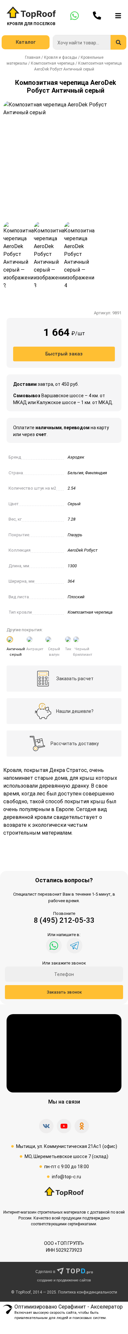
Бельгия (75, 472)
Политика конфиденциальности (87, 1292)
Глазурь (75, 534)
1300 (72, 565)
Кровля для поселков (31, 24)
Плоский (76, 596)
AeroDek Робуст (82, 550)
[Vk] (46, 1126)
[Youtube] (64, 1126)
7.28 (71, 519)
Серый (74, 503)
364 (71, 581)
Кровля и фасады (60, 57)
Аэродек (76, 457)
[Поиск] (118, 42)
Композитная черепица (53, 63)
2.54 (71, 488)
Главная (32, 57)
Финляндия (96, 472)
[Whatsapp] (54, 945)
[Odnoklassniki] (82, 1126)
